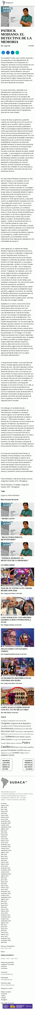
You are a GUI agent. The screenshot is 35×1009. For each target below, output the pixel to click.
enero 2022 (4, 913)
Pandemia (19, 743)
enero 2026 (4, 819)
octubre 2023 (5, 872)
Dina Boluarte (7, 728)
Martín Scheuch (9, 625)
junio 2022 (4, 903)
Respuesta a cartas (7, 988)
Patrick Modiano (14, 495)
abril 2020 (4, 942)
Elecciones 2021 (8, 731)
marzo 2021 (4, 932)
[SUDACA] (8, 3)
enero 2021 (4, 936)
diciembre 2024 (5, 844)
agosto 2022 (5, 899)
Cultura (16, 726)
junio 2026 (4, 809)
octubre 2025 (5, 825)
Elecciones (29, 729)
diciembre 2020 (5, 938)
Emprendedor (19, 731)
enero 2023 (4, 889)
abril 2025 (4, 837)
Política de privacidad (7, 962)
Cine (24, 721)
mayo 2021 (4, 929)
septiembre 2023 (6, 874)
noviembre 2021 (6, 917)
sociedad (15, 753)
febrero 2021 (5, 934)
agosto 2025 (5, 829)
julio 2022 (4, 901)
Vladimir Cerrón (7, 755)
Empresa (4, 734)
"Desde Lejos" (8, 519)
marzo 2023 (4, 886)
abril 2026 (4, 813)
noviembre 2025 (6, 823)
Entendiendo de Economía (19, 734)
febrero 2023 (5, 887)
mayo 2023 (4, 882)
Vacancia (26, 753)
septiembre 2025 (6, 827)
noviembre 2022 (6, 893)
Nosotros (4, 966)
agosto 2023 (5, 876)
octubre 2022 (5, 895)
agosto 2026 (5, 805)
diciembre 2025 (5, 821)
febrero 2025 (5, 841)
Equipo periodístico (7, 955)
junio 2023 (4, 880)
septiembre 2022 (6, 897)
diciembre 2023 (5, 868)
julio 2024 (4, 854)
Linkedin (3, 998)
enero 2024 (4, 866)
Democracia (21, 726)
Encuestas (9, 734)
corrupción (4, 726)
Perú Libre (19, 747)
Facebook (4, 994)
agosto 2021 (5, 923)
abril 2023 (4, 884)
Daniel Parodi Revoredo (11, 654)
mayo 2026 (4, 811)
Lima (19, 739)
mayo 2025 (4, 835)
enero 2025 (4, 843)
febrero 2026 (5, 817)
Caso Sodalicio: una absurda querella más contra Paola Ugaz (16, 619)
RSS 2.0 (7, 1003)
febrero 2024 (5, 864)
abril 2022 (4, 907)
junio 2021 (4, 927)
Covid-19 (10, 726)
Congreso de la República (20, 723)
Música (8, 743)
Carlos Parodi (19, 721)
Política (25, 747)
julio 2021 (4, 925)
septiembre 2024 (6, 850)
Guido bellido (20, 737)
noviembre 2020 (6, 940)
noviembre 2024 (6, 846)
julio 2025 (4, 831)
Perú (13, 747)
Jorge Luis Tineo (9, 593)
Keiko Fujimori (7, 739)
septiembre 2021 (6, 921)
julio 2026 (4, 807)
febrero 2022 (5, 911)
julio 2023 (4, 878)
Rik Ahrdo (7, 712)
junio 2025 (4, 833)
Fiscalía (28, 734)
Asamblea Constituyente (8, 721)
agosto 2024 (5, 852)
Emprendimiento (28, 731)
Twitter (3, 996)
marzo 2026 (4, 815)
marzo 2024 (4, 862)
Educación (22, 728)
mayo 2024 (4, 858)
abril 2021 (4, 930)
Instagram (4, 1000)
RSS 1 (3, 1003)
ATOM (12, 1003)
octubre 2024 (5, 848)
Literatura (24, 739)
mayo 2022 (4, 905)
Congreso (5, 723)
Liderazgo (15, 739)
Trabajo (21, 753)
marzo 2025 (4, 839)
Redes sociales (8, 753)
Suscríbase (4, 968)
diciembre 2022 (5, 891)
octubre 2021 (5, 919)
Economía (17, 729)
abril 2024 (4, 860)
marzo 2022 (4, 909)
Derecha (28, 726)
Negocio (13, 743)
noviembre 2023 (6, 870)
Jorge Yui (7, 46)
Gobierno (10, 736)
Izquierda (28, 737)
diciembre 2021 (5, 915)
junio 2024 (4, 856)
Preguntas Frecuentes (7, 964)
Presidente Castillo (15, 750)
